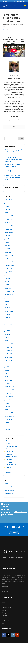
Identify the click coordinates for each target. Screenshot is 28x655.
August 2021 (8, 360)
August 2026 (8, 199)
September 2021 (9, 357)
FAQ (3, 623)
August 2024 (8, 272)
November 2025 (9, 226)
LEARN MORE (14, 532)
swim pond (9, 462)
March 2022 (7, 341)
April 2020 (7, 406)
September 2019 (9, 416)
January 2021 (8, 383)
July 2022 (7, 327)
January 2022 (8, 347)
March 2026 (7, 213)
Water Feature (10, 470)
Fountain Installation (12, 446)
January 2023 (8, 314)
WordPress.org (8, 493)
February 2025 (8, 255)
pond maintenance (11, 456)
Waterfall (8, 472)
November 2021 (9, 350)
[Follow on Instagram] (13, 635)
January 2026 (8, 219)
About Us (4, 605)
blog (7, 440)
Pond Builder (9, 451)
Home (3, 602)
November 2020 (9, 390)
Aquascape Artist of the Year (15, 120)
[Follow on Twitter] (8, 635)
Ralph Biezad (7, 24)
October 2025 (8, 229)
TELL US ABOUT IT (19, 510)
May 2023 (7, 301)
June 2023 (7, 298)
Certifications (6, 618)
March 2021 (7, 377)
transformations (11, 464)
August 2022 (8, 324)
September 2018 (9, 426)
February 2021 (8, 380)
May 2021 (7, 370)
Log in (6, 483)
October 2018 (8, 423)
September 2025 (9, 232)
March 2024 (7, 288)
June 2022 (7, 331)
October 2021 (8, 354)
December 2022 (9, 318)
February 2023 (8, 311)
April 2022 (7, 337)
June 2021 (7, 367)
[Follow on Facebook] (4, 635)
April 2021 (7, 373)
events (8, 443)
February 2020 (8, 413)
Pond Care (9, 454)
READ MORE (5, 586)
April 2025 (7, 249)
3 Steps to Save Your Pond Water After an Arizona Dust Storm (12, 177)
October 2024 (8, 268)
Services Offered (7, 607)
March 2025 (7, 252)
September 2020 (9, 396)
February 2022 (8, 344)
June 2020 (7, 403)
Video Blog (9, 467)
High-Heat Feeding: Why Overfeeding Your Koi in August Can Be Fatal (13, 159)
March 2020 (7, 409)
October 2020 (8, 393)
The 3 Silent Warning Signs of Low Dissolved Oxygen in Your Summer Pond (13, 152)
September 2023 (9, 295)
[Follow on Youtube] (17, 635)
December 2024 (9, 262)
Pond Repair (9, 459)
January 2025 (8, 258)
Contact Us (5, 615)
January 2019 (8, 419)
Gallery (4, 613)
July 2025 (7, 239)
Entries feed (8, 487)
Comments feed (9, 490)
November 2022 (9, 321)
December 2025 (9, 222)
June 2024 (7, 278)
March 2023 (7, 308)
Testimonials (5, 620)
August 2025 (8, 235)
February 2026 (8, 216)
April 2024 (7, 285)
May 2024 (7, 281)
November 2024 (9, 265)
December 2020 (9, 386)
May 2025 (7, 245)
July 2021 (7, 364)
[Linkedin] (14, 127)
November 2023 (9, 291)
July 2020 (7, 400)
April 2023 (7, 304)
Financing (4, 610)
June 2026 (7, 206)
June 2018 (7, 429)
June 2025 (7, 242)
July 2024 (7, 275)
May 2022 (7, 334)
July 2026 (7, 203)
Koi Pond (8, 448)
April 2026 (7, 209)
